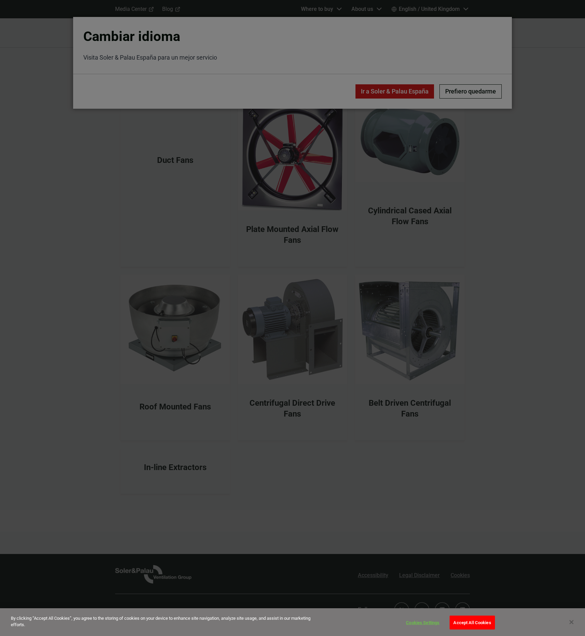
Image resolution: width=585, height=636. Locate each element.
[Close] (571, 622)
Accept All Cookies (472, 622)
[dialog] (292, 622)
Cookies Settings (422, 622)
